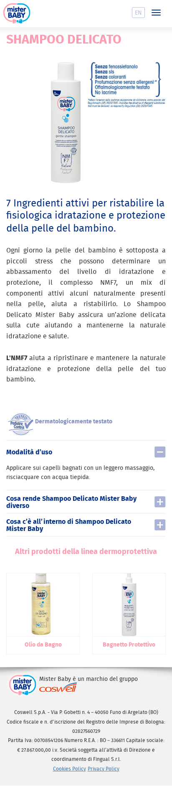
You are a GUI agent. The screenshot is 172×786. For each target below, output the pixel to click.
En (138, 12)
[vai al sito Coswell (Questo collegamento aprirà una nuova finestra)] (58, 687)
